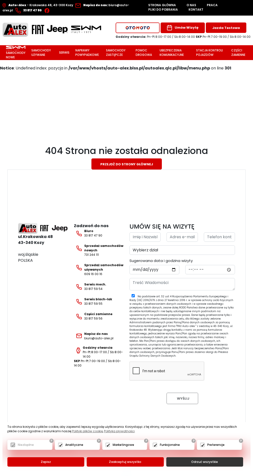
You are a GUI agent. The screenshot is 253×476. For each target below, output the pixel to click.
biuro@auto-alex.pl (98, 336)
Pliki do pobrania (163, 9)
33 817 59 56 (98, 316)
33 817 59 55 (98, 301)
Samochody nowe (15, 55)
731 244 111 (103, 250)
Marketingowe (123, 445)
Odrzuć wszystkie (204, 462)
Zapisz (46, 462)
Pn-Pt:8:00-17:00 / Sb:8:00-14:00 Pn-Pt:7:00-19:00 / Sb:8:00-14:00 (98, 357)
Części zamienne (238, 52)
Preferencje (216, 445)
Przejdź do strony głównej (126, 164)
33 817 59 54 (95, 286)
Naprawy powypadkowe (87, 52)
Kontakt (196, 9)
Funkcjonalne (170, 445)
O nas (191, 5)
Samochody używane (41, 52)
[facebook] (48, 10)
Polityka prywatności (119, 431)
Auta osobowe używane (136, 36)
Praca (212, 5)
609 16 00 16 (103, 269)
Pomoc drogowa (144, 52)
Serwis (64, 52)
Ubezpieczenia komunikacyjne (172, 52)
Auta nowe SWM (130, 46)
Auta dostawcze (130, 41)
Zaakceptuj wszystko (125, 462)
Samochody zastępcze (116, 52)
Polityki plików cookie (87, 431)
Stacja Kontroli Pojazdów (209, 52)
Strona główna (162, 5)
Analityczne (74, 445)
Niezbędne (26, 445)
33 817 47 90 (93, 233)
